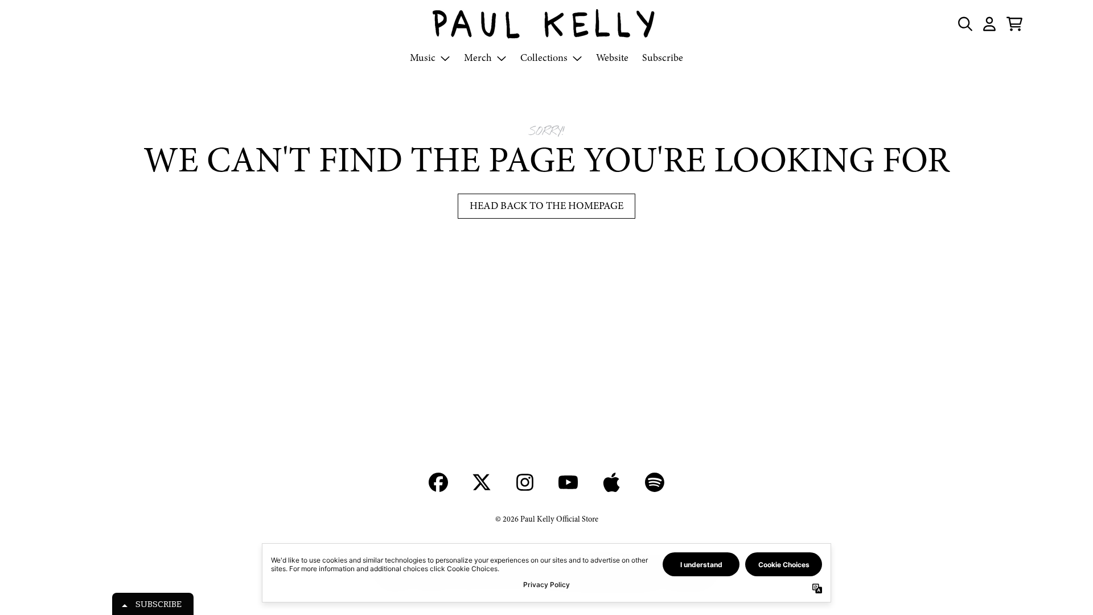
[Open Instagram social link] (524, 482)
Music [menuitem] (422, 57)
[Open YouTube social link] (568, 482)
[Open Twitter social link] (481, 482)
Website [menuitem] (612, 57)
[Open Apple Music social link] (611, 482)
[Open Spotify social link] (654, 482)
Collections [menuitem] (544, 57)
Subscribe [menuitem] (662, 57)
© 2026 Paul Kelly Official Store (546, 519)
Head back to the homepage (546, 206)
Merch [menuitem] (478, 57)
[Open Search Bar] (964, 24)
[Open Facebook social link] (438, 482)
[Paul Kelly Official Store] (546, 24)
